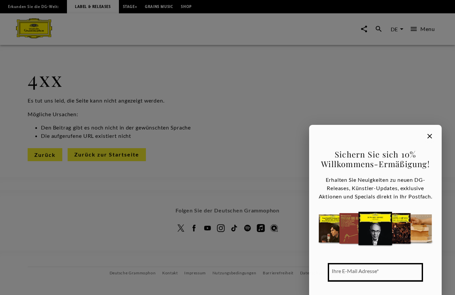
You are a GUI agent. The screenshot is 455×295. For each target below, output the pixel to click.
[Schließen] (429, 136)
